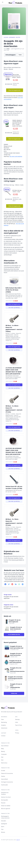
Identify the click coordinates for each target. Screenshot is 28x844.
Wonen (3, 832)
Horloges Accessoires (7, 782)
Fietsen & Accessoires (7, 773)
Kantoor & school (6, 797)
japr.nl (18, 840)
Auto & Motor (5, 745)
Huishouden (4, 785)
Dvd (2, 760)
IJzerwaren (12, 37)
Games (3, 776)
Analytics (3, 725)
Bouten (18, 37)
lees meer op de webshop (15, 156)
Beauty (3, 751)
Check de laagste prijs (14, 90)
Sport (2, 826)
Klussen (6, 37)
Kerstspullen (4, 800)
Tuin (2, 829)
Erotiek (3, 770)
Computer (4, 754)
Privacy (17, 733)
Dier (2, 757)
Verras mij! (14, 693)
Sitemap (17, 719)
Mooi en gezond (5, 808)
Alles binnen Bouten (14, 634)
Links (16, 722)
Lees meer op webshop (14, 307)
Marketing (4, 722)
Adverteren (4, 728)
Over (2, 719)
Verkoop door (16, 84)
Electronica (4, 763)
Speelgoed (4, 823)
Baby (2, 748)
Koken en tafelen (5, 805)
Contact (3, 736)
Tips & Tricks (18, 725)
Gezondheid (4, 779)
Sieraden (3, 821)
